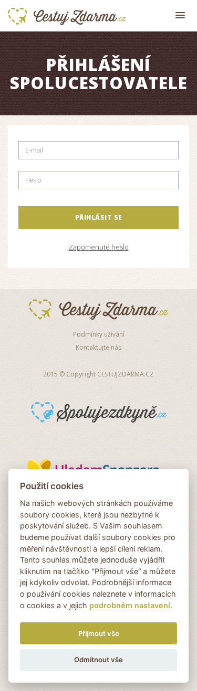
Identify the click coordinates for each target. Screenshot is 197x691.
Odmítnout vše (98, 659)
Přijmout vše (98, 633)
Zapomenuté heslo (99, 247)
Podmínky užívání (99, 334)
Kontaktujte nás (98, 347)
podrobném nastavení (129, 605)
